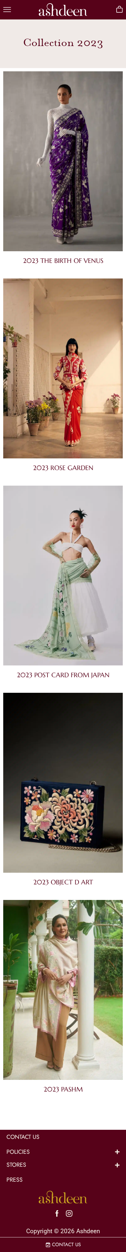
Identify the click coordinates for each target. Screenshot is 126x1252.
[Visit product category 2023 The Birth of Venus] (63, 162)
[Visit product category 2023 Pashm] (63, 991)
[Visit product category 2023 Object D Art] (63, 784)
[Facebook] (57, 1213)
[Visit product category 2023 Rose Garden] (63, 369)
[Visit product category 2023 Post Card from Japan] (63, 577)
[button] (7, 10)
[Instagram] (69, 1213)
